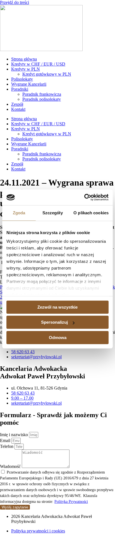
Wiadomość (11, 466)
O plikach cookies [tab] (91, 212)
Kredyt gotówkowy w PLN (46, 74)
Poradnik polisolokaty (41, 99)
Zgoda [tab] (19, 212)
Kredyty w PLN (25, 69)
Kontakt (18, 109)
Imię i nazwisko (14, 434)
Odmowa (57, 337)
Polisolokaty (22, 79)
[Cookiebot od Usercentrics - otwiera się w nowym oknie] (84, 197)
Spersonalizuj (54, 322)
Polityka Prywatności (71, 501)
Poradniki (19, 89)
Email (5, 440)
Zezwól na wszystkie (57, 307)
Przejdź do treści (14, 2)
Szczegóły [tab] (52, 212)
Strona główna (24, 59)
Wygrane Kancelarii (28, 84)
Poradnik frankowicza (41, 94)
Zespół (17, 104)
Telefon (7, 446)
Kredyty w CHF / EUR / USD (38, 64)
